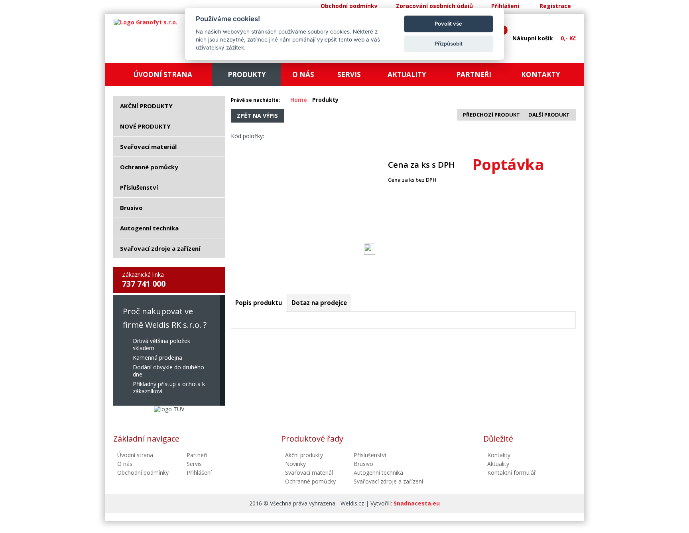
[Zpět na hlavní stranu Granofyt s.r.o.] (145, 22)
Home (298, 99)
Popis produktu (258, 303)
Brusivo (363, 464)
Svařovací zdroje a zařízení (388, 481)
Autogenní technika (378, 472)
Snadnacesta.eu (417, 503)
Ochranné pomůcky (310, 481)
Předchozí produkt (491, 114)
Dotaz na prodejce (319, 303)
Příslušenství (370, 455)
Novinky (295, 464)
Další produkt (549, 114)
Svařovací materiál (309, 472)
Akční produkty (304, 455)
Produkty (325, 99)
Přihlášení (505, 6)
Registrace (555, 6)
